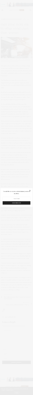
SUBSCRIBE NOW (16, 203)
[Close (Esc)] (30, 191)
